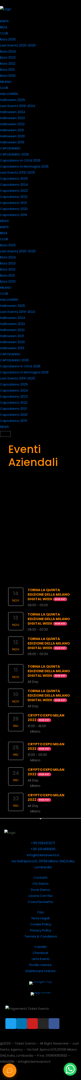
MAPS (4, 21)
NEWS (4, 221)
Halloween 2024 (12, 112)
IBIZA (3, 27)
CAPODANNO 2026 (14, 154)
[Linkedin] (21, 1023)
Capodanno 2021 (13, 202)
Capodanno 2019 (13, 215)
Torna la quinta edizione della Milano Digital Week (49, 594)
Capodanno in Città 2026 (20, 160)
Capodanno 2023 (14, 190)
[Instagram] (43, 1023)
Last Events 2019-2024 (17, 106)
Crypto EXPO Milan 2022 (46, 717)
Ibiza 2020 (8, 75)
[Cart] (5, 434)
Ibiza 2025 (8, 39)
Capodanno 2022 (13, 196)
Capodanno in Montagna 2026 (24, 166)
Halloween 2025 (12, 100)
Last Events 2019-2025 (17, 172)
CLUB (4, 33)
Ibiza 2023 (8, 57)
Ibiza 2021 (7, 69)
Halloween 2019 (12, 142)
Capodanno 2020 (14, 208)
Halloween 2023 (12, 118)
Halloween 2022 (12, 124)
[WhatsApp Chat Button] (70, 1069)
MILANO (5, 81)
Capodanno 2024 (14, 184)
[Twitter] (10, 1023)
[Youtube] (32, 1023)
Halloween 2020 (12, 136)
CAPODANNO (10, 148)
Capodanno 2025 (14, 178)
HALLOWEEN (9, 93)
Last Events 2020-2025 (18, 45)
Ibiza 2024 (8, 51)
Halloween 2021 (12, 130)
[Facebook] (54, 1023)
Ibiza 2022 (7, 63)
